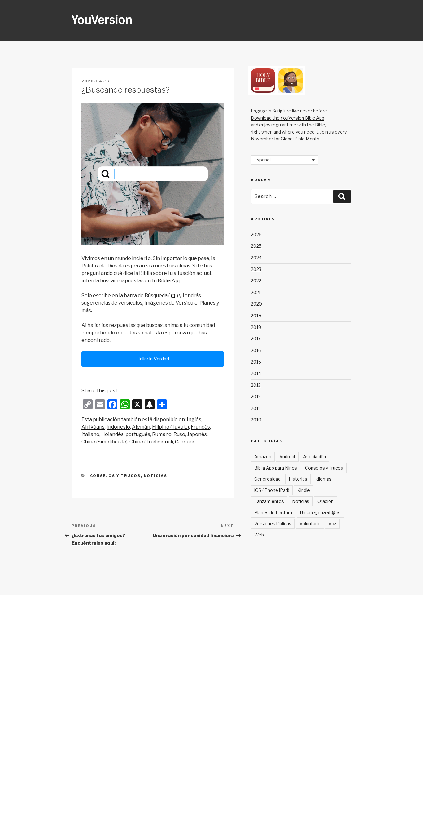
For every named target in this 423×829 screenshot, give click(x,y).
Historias (298, 479)
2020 (256, 303)
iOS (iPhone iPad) (271, 490)
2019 (256, 315)
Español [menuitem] (262, 160)
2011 (255, 408)
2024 (256, 257)
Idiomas (323, 479)
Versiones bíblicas (272, 523)
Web (259, 534)
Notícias (156, 476)
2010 (256, 419)
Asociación (314, 456)
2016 (256, 350)
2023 (256, 269)
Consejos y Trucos (115, 476)
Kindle (303, 490)
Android (287, 456)
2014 (256, 373)
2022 (256, 280)
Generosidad (267, 479)
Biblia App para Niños (275, 467)
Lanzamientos (269, 501)
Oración (325, 501)
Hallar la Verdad (152, 359)
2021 (256, 292)
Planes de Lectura (273, 512)
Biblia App (169, 281)
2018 (256, 327)
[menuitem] (194, 419)
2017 (256, 338)
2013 (256, 385)
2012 (256, 396)
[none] (284, 159)
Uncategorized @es (320, 512)
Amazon (262, 456)
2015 (256, 361)
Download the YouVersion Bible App (287, 118)
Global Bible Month (300, 138)
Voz (332, 523)
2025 (256, 246)
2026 (256, 234)
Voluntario (310, 523)
